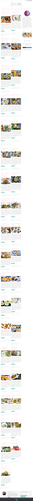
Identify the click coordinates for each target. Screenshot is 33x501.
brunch (2, 245)
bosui (4, 269)
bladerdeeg (3, 195)
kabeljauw (15, 33)
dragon (17, 194)
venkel (1, 488)
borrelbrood (3, 269)
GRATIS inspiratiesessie (30, 0)
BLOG (26, 0)
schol (4, 438)
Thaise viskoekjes (4, 321)
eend (3, 415)
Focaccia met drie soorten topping (15, 199)
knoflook (18, 33)
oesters (11, 195)
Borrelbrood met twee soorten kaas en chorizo (5, 249)
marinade (12, 88)
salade (1, 367)
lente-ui (9, 415)
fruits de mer (6, 144)
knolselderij (5, 116)
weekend (20, 116)
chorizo (5, 269)
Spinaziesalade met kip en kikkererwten (5, 443)
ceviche (12, 33)
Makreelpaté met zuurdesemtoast (14, 347)
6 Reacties (7, 374)
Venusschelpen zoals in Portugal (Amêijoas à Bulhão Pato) (6, 121)
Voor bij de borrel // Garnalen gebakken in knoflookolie (29, 38)
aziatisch (2, 415)
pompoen (3, 293)
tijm (4, 293)
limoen (19, 33)
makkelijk (12, 141)
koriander (9, 144)
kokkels (15, 244)
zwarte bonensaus (19, 169)
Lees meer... (9, 497)
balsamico (14, 391)
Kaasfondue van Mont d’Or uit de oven (16, 95)
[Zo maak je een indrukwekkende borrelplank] (24, 35)
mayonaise (16, 141)
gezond (13, 414)
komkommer (8, 415)
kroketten (1, 392)
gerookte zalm (10, 91)
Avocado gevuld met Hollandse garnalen (14, 120)
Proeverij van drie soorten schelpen (15, 224)
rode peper (2, 438)
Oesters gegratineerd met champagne (15, 173)
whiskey (18, 88)
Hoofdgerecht (4, 33)
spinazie (2, 464)
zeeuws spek (4, 61)
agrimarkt (2, 91)
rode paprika (19, 461)
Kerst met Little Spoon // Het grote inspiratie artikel (16, 322)
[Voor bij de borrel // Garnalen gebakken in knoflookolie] (29, 35)
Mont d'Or (18, 116)
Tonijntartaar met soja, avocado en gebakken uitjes (5, 199)
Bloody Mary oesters (14, 248)
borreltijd (14, 116)
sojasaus (9, 219)
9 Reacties (7, 469)
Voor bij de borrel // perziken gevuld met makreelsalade (4, 297)
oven (14, 88)
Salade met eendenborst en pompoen (16, 395)
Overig (11, 343)
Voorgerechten (8, 60)
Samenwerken (22, 495)
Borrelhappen (16, 391)
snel (5, 169)
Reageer (7, 15)
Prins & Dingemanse (16, 195)
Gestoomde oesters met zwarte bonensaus (15, 148)
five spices (5, 415)
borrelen (5, 34)
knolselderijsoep (7, 116)
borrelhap (2, 144)
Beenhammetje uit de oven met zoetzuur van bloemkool (15, 67)
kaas (9, 34)
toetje (11, 344)
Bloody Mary (13, 266)
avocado (4, 91)
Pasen (15, 440)
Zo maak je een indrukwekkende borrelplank (24, 38)
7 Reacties (17, 349)
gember (14, 33)
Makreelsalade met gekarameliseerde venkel (5, 467)
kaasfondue (17, 116)
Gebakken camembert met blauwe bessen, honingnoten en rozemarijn (6, 13)
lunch (7, 245)
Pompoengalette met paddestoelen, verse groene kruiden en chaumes (15, 40)
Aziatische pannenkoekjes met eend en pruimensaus (5, 395)
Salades (4, 366)
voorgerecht (3, 35)
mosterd (13, 88)
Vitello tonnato (14, 296)
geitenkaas (14, 461)
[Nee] (32, 499)
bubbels (14, 194)
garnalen (7, 91)
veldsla (18, 440)
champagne (16, 194)
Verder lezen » (13, 30)
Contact (25, 495)
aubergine (13, 461)
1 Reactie (6, 42)
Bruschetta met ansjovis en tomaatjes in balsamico (16, 371)
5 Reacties (7, 322)
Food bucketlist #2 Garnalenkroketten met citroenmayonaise (5, 372)
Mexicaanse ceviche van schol (5, 419)
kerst (16, 33)
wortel (6, 367)
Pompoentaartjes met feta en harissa (5, 273)
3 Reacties (7, 150)
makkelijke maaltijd (14, 141)
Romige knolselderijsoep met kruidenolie (6, 95)
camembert (8, 34)
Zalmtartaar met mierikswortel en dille (5, 224)
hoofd (16, 461)
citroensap (4, 144)
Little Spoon (16, 4)
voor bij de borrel (16, 88)
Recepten (5, 33)
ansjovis (12, 391)
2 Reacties (17, 42)
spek (2, 367)
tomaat (18, 391)
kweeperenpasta (7, 195)
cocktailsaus (6, 91)
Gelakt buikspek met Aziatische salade (4, 347)
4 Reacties (7, 275)
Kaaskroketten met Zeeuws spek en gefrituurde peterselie (5, 40)
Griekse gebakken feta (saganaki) (5, 148)
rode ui (3, 438)
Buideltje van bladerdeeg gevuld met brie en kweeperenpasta (5, 174)
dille (3, 245)
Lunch (3, 60)
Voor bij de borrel (7, 33)
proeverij (20, 244)
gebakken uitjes (4, 219)
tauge (3, 367)
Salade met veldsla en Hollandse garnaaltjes (15, 419)
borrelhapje (6, 34)
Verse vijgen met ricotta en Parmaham (16, 273)
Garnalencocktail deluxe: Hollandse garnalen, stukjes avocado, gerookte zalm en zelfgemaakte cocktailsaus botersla (6, 68)
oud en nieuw (13, 195)
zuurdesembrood (15, 367)
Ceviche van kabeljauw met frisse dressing (16, 12)
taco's (5, 438)
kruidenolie (10, 116)
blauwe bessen (3, 34)
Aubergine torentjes (14, 443)
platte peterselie (4, 169)
